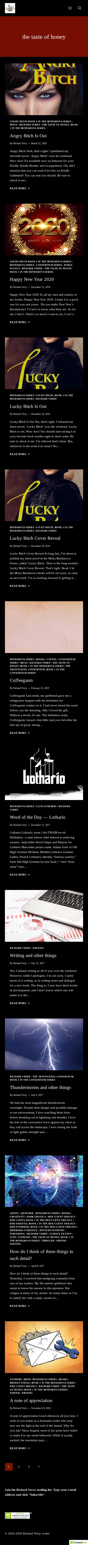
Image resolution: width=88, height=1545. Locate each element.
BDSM (27, 1379)
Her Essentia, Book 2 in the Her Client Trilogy (42, 1224)
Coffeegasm (21, 680)
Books (40, 659)
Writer (61, 1241)
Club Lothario (46, 806)
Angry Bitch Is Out (28, 135)
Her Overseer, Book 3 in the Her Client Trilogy (43, 1227)
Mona (13, 125)
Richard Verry (29, 125)
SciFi (13, 1237)
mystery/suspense (51, 1230)
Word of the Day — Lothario (37, 817)
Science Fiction (60, 1234)
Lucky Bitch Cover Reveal (35, 538)
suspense (24, 1237)
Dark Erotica (36, 1217)
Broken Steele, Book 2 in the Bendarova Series (42, 1383)
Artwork (27, 1213)
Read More (20, 188)
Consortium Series (49, 265)
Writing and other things (33, 955)
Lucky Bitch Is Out (28, 406)
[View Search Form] (79, 8)
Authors (16, 1379)
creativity (17, 1217)
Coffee (51, 659)
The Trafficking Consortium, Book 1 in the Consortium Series (40, 669)
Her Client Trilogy (61, 1217)
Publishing (17, 1234)
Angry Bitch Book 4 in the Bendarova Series (40, 121)
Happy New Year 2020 (32, 279)
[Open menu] (70, 8)
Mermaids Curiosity (23, 1230)
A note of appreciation (31, 1400)
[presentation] (44, 89)
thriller (48, 1241)
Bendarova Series (22, 265)
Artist (14, 1213)
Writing (38, 948)
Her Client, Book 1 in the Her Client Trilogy (41, 1220)
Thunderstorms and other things (40, 1087)
